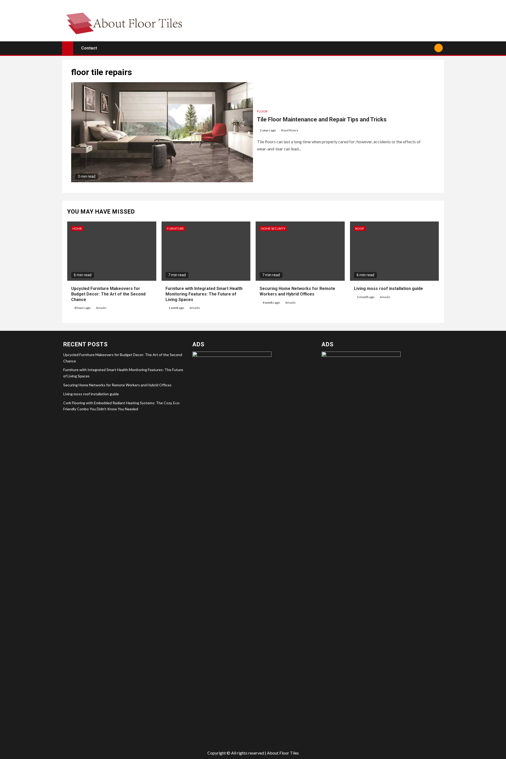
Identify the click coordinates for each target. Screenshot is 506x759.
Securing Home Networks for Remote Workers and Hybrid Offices (117, 385)
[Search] (428, 48)
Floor (262, 111)
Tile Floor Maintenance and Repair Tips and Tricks (322, 119)
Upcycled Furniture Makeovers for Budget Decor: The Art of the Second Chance (108, 294)
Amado (101, 308)
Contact (89, 48)
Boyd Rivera (289, 130)
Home (77, 228)
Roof (359, 228)
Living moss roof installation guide (388, 288)
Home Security (273, 228)
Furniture (175, 228)
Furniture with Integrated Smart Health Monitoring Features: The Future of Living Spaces (204, 294)
